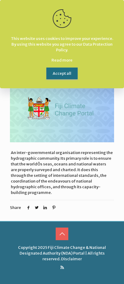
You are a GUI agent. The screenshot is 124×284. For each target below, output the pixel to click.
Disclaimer (71, 258)
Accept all (62, 73)
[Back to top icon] (62, 234)
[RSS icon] (62, 267)
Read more (62, 60)
